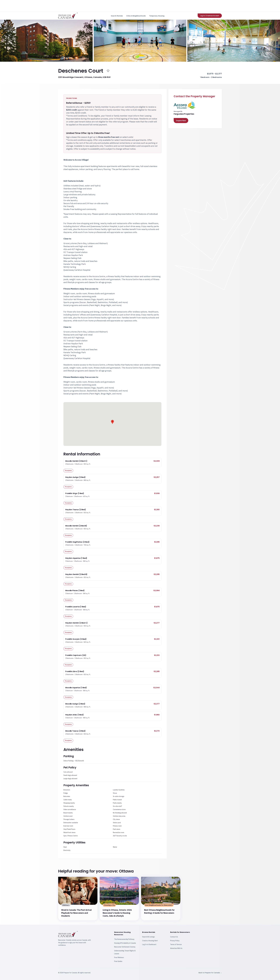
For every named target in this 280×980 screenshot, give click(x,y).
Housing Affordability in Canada (125, 943)
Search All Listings (148, 937)
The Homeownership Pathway (124, 939)
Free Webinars (119, 957)
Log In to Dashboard (149, 944)
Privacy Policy (174, 941)
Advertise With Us (176, 948)
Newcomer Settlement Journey (124, 947)
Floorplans (68, 470)
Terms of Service (176, 944)
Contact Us (174, 937)
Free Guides (118, 961)
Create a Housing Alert (150, 941)
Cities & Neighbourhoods (136, 16)
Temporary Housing (156, 16)
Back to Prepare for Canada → (210, 973)
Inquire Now (181, 120)
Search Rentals (117, 16)
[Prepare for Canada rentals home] (68, 16)
